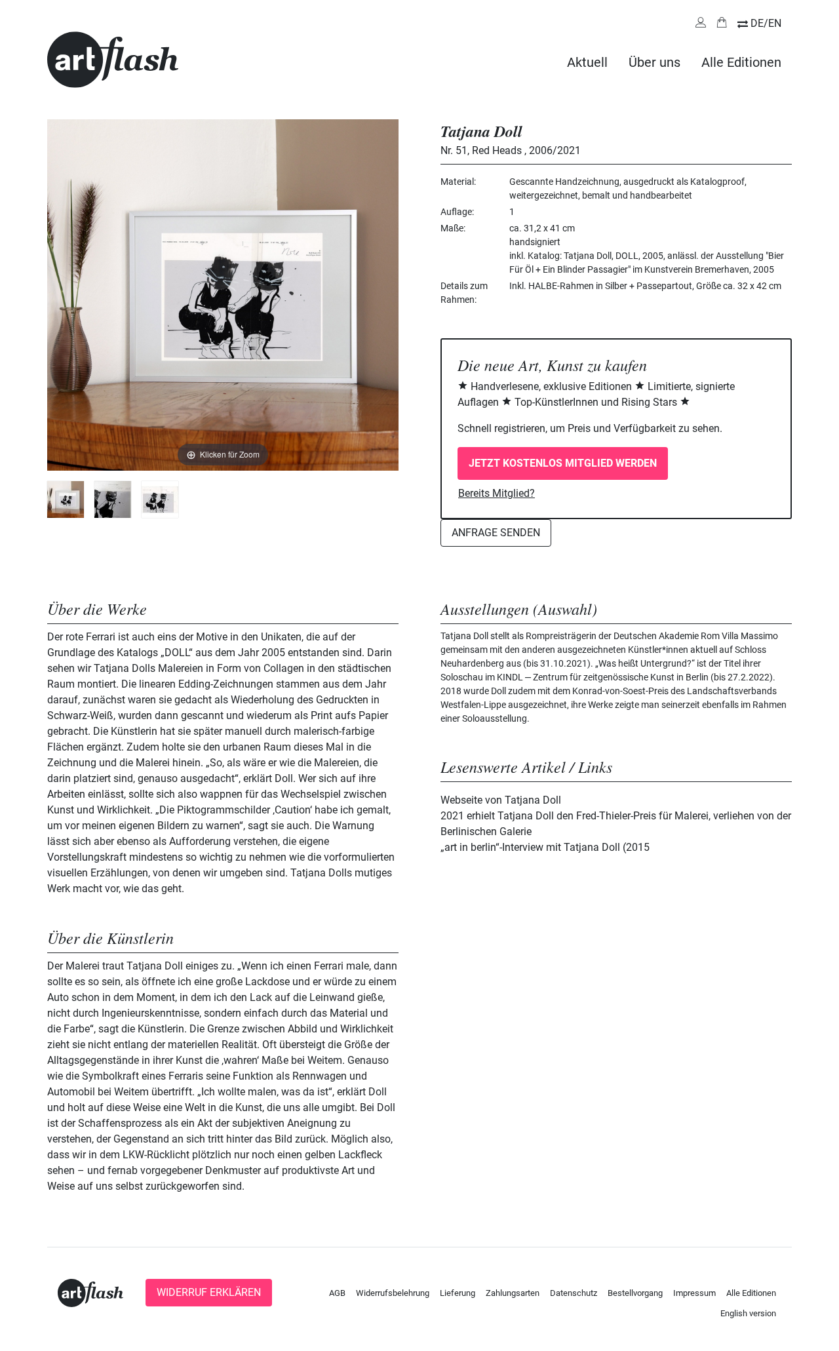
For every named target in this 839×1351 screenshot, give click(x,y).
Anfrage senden (496, 532)
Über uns (654, 62)
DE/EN (766, 23)
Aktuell (587, 62)
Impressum (694, 1293)
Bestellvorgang (635, 1293)
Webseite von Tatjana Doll (500, 800)
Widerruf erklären (209, 1292)
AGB (337, 1293)
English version (748, 1313)
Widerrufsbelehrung (392, 1293)
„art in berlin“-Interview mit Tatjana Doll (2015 (545, 847)
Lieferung (457, 1293)
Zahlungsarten (512, 1293)
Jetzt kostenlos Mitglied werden (563, 463)
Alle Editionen (741, 62)
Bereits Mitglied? (496, 493)
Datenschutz (573, 1293)
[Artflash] (112, 58)
